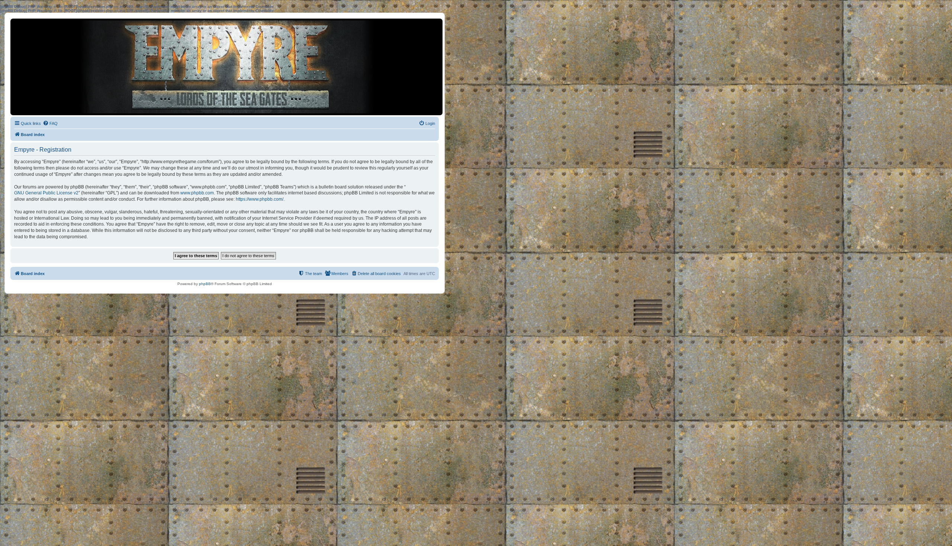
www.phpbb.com (197, 193)
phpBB (205, 284)
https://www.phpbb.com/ (259, 199)
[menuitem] (50, 123)
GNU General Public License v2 (46, 193)
